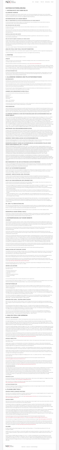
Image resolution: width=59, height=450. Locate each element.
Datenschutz (23, 446)
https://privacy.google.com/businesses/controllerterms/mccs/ (15, 358)
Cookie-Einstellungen (34, 446)
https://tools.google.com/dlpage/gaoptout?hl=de (23, 379)
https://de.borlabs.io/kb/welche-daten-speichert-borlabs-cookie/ (19, 260)
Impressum (28, 446)
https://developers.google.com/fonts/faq (30, 396)
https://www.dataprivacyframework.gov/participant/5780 (26, 336)
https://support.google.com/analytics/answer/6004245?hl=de (15, 382)
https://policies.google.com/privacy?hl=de (12, 397)
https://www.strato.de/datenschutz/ (35, 63)
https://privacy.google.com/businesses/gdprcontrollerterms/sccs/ (36, 417)
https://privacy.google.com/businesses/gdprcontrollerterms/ (15, 417)
